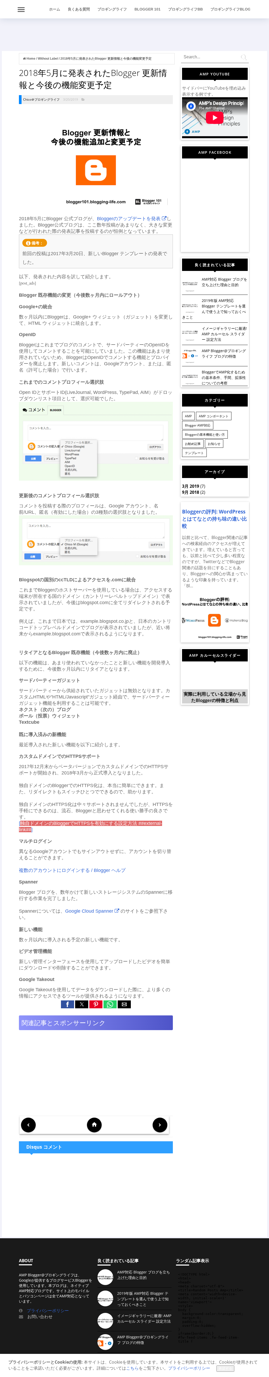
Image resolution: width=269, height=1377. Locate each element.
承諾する (225, 1368)
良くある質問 (79, 9)
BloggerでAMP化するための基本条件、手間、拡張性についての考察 (224, 377)
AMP (188, 416)
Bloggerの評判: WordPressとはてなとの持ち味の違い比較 (214, 518)
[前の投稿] (160, 1125)
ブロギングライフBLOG (230, 9)
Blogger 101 (147, 9)
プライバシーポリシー (46, 1310)
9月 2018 (190, 492)
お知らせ (214, 443)
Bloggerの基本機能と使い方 (205, 434)
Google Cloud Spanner (90, 911)
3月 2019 (190, 486)
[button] (67, 1004)
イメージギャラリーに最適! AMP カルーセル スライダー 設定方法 (224, 334)
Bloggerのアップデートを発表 (129, 218)
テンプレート (194, 453)
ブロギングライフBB (185, 9)
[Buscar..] (244, 58)
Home (31, 58)
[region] (171, 33)
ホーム (54, 9)
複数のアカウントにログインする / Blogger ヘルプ (72, 870)
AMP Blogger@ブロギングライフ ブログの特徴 (143, 1339)
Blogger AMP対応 (197, 425)
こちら (132, 1368)
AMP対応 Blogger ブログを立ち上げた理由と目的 (143, 1275)
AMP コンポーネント (214, 416)
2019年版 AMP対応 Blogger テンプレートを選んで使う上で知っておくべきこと (143, 1299)
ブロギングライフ (112, 9)
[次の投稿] (28, 1125)
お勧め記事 (193, 443)
